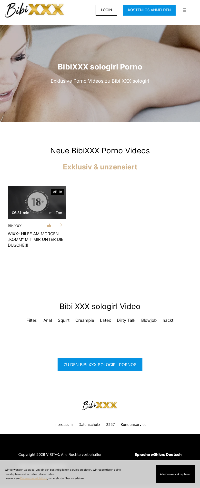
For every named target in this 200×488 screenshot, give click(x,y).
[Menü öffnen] (184, 10)
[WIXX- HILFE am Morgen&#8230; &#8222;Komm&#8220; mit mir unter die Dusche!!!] (37, 202)
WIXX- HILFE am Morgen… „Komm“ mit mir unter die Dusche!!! (35, 239)
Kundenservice (134, 424)
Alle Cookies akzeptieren (175, 474)
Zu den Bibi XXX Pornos (100, 364)
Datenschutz (89, 424)
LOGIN (106, 10)
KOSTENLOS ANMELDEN (149, 10)
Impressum (63, 424)
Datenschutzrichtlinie (33, 478)
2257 (110, 424)
